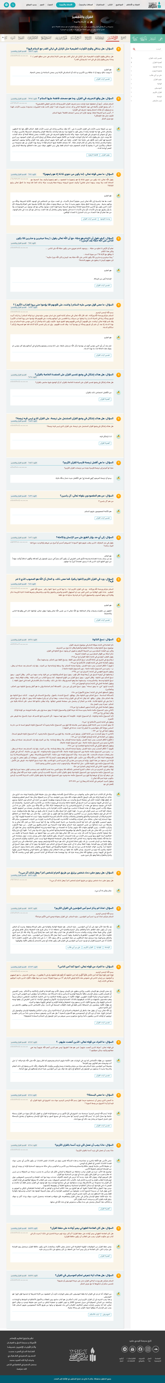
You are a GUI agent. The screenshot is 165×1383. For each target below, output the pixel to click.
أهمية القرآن (157, 62)
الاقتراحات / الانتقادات (131, 1360)
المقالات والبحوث (86, 5)
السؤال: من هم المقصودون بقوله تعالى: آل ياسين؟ (86, 496)
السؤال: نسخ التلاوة (102, 640)
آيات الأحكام (157, 101)
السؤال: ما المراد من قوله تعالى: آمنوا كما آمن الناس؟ (85, 967)
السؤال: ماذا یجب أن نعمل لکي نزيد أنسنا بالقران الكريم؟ (84, 1145)
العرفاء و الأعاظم (133, 5)
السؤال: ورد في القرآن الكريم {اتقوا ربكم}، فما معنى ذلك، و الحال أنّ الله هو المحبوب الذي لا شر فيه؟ (64, 580)
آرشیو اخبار (121, 1360)
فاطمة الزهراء (157, 71)
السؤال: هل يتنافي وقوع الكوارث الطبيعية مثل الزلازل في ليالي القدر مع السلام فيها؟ (69, 49)
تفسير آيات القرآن (155, 58)
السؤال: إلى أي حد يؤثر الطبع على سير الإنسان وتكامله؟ (84, 537)
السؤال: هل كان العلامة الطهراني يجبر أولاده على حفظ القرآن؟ (81, 1228)
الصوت (50, 5)
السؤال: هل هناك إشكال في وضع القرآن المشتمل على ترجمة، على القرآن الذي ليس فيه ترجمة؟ (64, 419)
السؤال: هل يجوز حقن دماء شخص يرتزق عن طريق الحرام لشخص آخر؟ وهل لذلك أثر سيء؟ (66, 873)
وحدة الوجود (157, 67)
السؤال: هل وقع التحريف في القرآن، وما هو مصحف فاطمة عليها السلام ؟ (75, 98)
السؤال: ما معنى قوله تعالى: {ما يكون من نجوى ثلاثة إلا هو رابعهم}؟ (78, 174)
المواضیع (119, 5)
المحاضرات (100, 5)
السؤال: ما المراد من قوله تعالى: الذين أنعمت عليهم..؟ (84, 1042)
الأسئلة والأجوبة (65, 5)
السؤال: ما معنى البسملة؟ (100, 1095)
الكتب (110, 5)
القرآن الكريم (157, 92)
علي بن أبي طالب (155, 75)
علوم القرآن (158, 79)
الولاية (159, 84)
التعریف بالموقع (142, 1360)
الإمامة (159, 97)
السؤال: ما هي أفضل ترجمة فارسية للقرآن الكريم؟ (88, 463)
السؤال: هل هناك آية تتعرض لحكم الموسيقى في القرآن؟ (84, 1275)
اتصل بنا (149, 1360)
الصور (42, 5)
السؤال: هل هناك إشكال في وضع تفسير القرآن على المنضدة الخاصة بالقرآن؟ (74, 375)
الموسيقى (158, 88)
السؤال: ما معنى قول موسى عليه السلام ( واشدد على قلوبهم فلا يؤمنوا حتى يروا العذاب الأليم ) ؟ (63, 305)
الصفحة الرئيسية (157, 1360)
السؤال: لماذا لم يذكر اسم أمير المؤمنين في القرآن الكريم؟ (83, 908)
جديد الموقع (31, 5)
